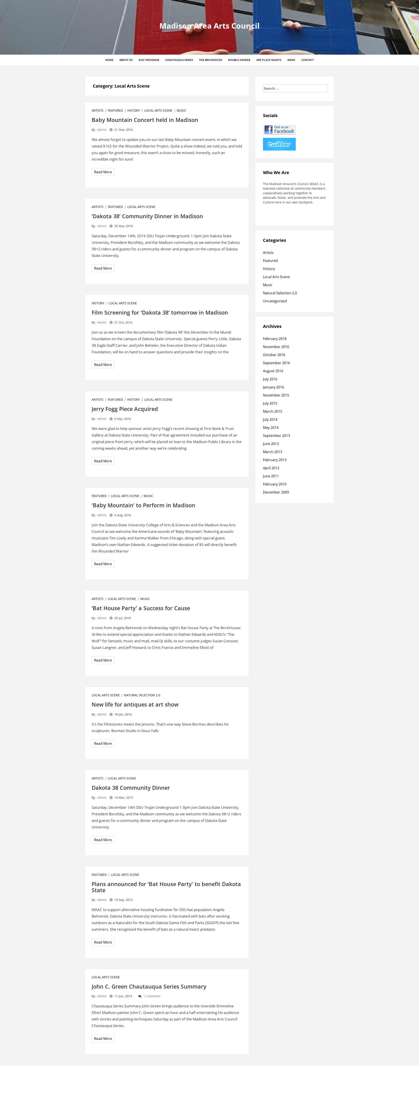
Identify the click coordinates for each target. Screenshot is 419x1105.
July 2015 (270, 403)
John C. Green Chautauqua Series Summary (149, 986)
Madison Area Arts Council (209, 26)
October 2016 (274, 354)
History (133, 110)
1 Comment (152, 996)
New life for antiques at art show (135, 704)
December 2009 (276, 492)
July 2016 (270, 379)
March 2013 (272, 451)
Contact (307, 60)
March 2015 (272, 411)
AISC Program (149, 60)
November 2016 (276, 346)
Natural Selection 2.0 (142, 695)
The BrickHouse (210, 60)
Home (109, 60)
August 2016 (273, 371)
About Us (126, 60)
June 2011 (271, 476)
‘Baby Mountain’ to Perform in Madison (143, 505)
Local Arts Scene (158, 110)
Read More (103, 172)
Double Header (239, 60)
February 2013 (275, 459)
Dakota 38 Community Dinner (131, 787)
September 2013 (276, 435)
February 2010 (275, 484)
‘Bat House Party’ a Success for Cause (141, 608)
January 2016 (273, 387)
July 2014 (270, 419)
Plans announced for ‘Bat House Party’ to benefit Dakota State (166, 887)
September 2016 (276, 362)
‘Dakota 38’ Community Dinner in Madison (147, 216)
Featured (115, 110)
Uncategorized (275, 301)
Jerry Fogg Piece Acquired (125, 408)
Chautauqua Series (179, 60)
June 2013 (271, 443)
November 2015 (276, 395)
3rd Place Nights (269, 60)
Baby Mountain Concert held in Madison (145, 119)
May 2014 (270, 427)
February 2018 (275, 338)
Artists (97, 110)
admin (102, 130)
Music (181, 110)
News (291, 60)
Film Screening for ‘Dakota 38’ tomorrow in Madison (160, 312)
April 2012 (271, 468)
